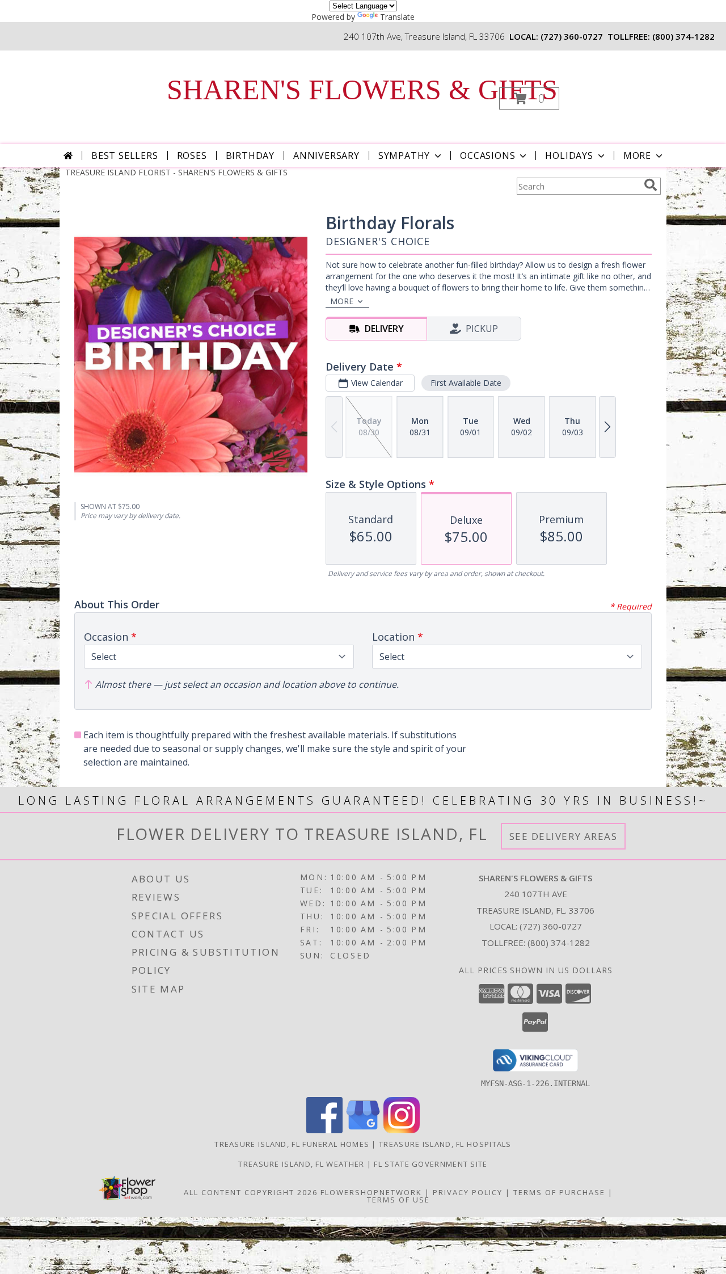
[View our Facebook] (324, 1130)
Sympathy (404, 155)
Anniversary (326, 155)
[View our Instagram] (401, 1130)
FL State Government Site (430, 1164)
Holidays (569, 155)
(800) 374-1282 (683, 36)
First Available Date (465, 382)
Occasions (487, 155)
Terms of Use (398, 1200)
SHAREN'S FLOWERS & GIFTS (362, 90)
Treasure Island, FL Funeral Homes (291, 1144)
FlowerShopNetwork (371, 1192)
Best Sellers (124, 155)
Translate (397, 16)
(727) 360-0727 (572, 36)
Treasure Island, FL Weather (301, 1164)
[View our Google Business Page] (363, 1130)
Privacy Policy (468, 1192)
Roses (192, 155)
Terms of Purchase (559, 1192)
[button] (529, 98)
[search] (650, 185)
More (637, 155)
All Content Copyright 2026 (251, 1192)
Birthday (250, 155)
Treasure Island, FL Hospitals (445, 1144)
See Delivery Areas (563, 836)
